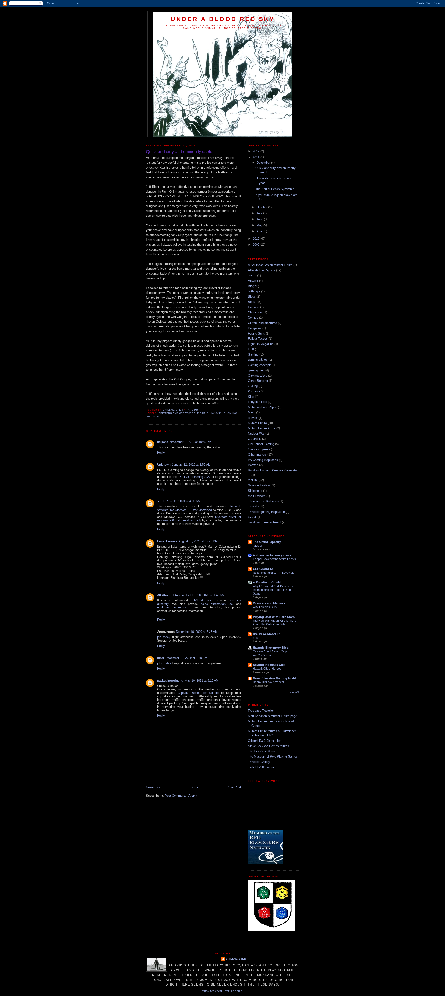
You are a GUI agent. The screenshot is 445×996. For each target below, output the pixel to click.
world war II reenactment (264, 522)
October (262, 207)
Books (252, 302)
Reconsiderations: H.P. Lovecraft (273, 572)
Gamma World (257, 375)
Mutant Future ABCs (261, 428)
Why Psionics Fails (265, 607)
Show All (294, 692)
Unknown (164, 464)
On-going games (259, 449)
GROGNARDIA (263, 569)
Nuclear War (256, 433)
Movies (253, 418)
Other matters (257, 454)
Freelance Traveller (261, 710)
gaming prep (256, 370)
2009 (256, 244)
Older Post (234, 787)
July (260, 213)
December (264, 162)
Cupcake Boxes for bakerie (198, 693)
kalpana (162, 442)
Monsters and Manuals (269, 603)
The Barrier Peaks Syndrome (274, 189)
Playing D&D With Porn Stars (274, 617)
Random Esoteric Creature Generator (273, 470)
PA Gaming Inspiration (263, 460)
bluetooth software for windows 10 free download (199, 508)
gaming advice (257, 359)
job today (163, 637)
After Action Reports (261, 270)
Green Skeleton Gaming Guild (274, 678)
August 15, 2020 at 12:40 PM (198, 541)
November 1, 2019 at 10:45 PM (190, 442)
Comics (253, 317)
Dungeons (254, 328)
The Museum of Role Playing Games (273, 756)
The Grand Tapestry (267, 542)
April (260, 231)
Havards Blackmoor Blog (271, 647)
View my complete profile (222, 991)
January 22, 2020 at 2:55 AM (191, 464)
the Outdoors (256, 496)
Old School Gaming (261, 444)
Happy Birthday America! (268, 682)
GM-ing (232, 413)
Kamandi (254, 391)
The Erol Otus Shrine (262, 751)
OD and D (152, 416)
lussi (160, 658)
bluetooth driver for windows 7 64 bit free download (199, 518)
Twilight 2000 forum (261, 767)
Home (194, 787)
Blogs (252, 296)
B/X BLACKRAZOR (266, 634)
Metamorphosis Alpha (262, 407)
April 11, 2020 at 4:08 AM (183, 501)
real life (253, 480)
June (260, 219)
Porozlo (253, 465)
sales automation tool (217, 604)
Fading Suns (256, 333)
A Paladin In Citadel (267, 582)
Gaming (253, 354)
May (260, 225)
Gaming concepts (260, 365)
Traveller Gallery (259, 762)
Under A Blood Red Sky (223, 19)
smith (161, 501)
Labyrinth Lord (257, 402)
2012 (256, 151)
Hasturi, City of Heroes (267, 668)
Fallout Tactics (258, 338)
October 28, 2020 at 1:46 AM (205, 595)
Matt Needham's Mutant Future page (272, 716)
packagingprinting (170, 680)
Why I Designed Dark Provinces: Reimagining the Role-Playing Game (273, 590)
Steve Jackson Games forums (268, 746)
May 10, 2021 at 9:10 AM (202, 680)
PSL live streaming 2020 (194, 477)
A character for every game (272, 555)
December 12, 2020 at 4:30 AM (186, 658)
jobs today (164, 663)
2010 (256, 238)
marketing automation (172, 607)
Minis (251, 412)
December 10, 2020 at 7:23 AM (197, 631)
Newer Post (154, 787)
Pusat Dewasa (167, 541)
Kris (255, 637)
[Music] (257, 545)
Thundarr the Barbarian (263, 501)
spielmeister (236, 959)
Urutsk (252, 517)
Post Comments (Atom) (181, 795)
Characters (255, 312)
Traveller (254, 506)
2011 (256, 157)
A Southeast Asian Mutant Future (270, 265)
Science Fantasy (259, 485)
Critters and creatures (177, 413)
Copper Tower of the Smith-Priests (274, 559)
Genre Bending (258, 380)
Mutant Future (257, 423)
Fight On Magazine (211, 413)
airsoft (252, 275)
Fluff (251, 349)
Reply (161, 452)
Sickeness (255, 490)
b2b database (203, 600)
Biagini (252, 286)
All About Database (170, 595)
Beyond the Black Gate (269, 665)
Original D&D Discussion (264, 740)
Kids (251, 396)
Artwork (253, 280)
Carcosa (253, 307)
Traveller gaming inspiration (266, 512)
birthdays (254, 291)
